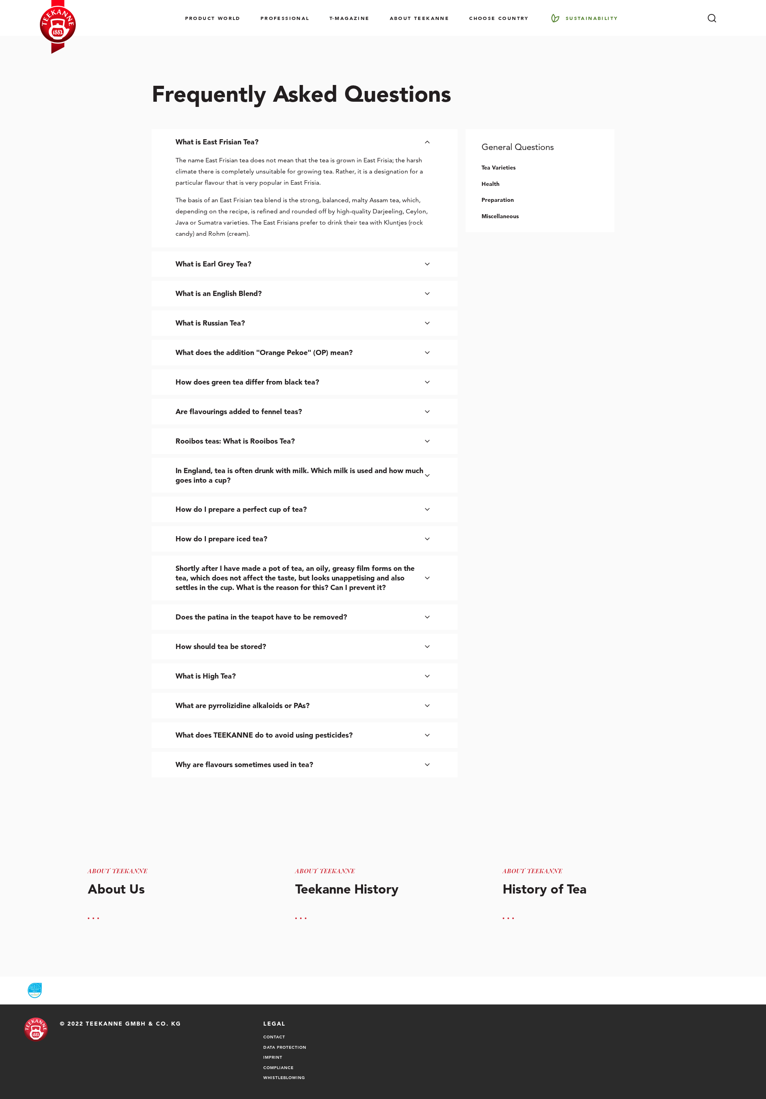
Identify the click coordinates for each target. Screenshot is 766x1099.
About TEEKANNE (420, 18)
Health (490, 183)
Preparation (498, 199)
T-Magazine (350, 18)
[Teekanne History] (383, 877)
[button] (305, 142)
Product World (213, 18)
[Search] (711, 18)
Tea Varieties (498, 167)
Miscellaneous (500, 216)
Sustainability (592, 18)
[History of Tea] (590, 877)
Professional (285, 18)
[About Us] (175, 877)
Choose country (499, 18)
